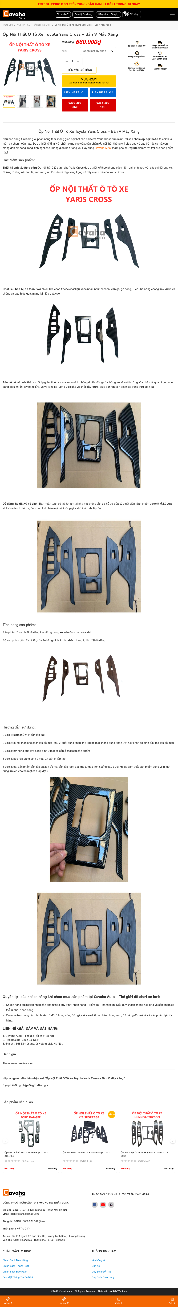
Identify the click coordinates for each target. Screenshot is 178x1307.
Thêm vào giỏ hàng (79, 70)
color (64, 51)
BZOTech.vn (120, 1291)
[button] (172, 1140)
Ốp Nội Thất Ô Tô (42, 25)
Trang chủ (8, 25)
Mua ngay (89, 81)
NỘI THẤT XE (23, 25)
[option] (9, 101)
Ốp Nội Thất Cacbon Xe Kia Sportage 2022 (86, 1152)
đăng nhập (21, 1085)
